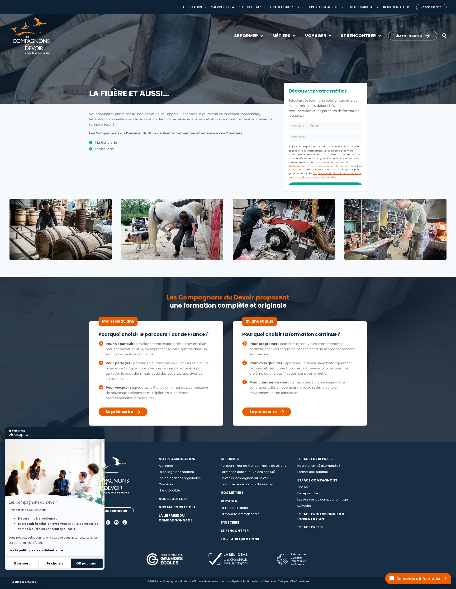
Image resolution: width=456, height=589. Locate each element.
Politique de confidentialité (259, 581)
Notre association (177, 458)
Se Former (230, 458)
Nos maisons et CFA (177, 507)
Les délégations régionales (180, 478)
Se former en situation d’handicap (247, 484)
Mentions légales (230, 581)
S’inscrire (230, 522)
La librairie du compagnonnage (175, 518)
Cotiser (303, 487)
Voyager (229, 501)
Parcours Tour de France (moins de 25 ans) (254, 465)
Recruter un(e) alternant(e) (318, 465)
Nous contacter (396, 7)
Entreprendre (307, 493)
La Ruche (304, 505)
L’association (191, 7)
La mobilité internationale (240, 514)
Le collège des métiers (176, 472)
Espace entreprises (284, 7)
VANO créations (299, 581)
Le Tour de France (234, 508)
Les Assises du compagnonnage (322, 499)
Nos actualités (169, 490)
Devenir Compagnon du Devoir (245, 478)
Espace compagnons (323, 7)
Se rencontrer (235, 530)
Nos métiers (232, 492)
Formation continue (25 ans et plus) (248, 472)
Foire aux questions (240, 539)
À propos (166, 465)
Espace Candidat (361, 7)
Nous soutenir (250, 7)
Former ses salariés (312, 472)
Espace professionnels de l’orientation (321, 516)
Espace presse (310, 527)
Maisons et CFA (222, 7)
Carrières (166, 484)
